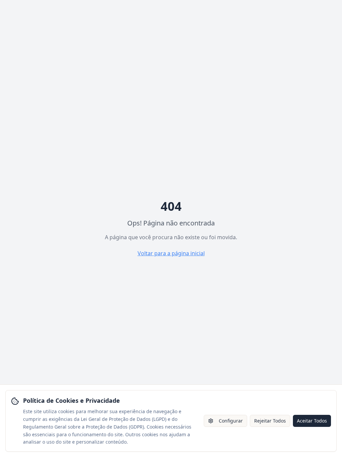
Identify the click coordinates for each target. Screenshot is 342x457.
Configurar (231, 421)
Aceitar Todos (312, 421)
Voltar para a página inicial (171, 253)
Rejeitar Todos (270, 421)
